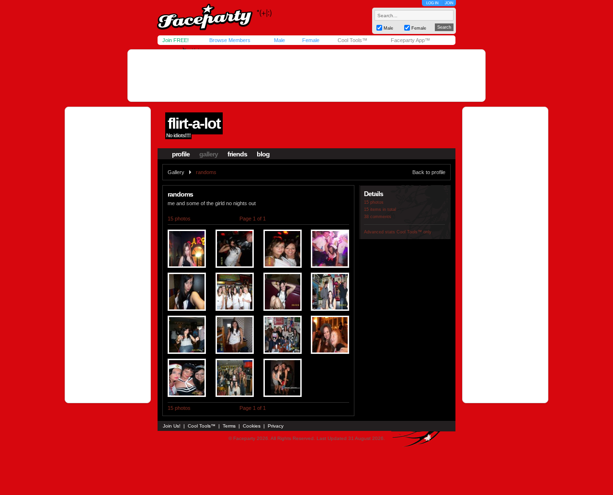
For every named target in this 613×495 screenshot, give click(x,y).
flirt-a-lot (194, 123)
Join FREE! (175, 40)
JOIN (449, 3)
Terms (229, 426)
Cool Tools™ (352, 40)
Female (310, 40)
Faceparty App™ (410, 40)
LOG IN (432, 3)
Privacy (276, 426)
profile (181, 154)
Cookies (252, 426)
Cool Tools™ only (414, 232)
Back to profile (428, 172)
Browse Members (229, 40)
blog (263, 154)
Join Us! (172, 426)
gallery (208, 154)
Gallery (176, 172)
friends (237, 154)
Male (279, 40)
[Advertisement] (306, 75)
